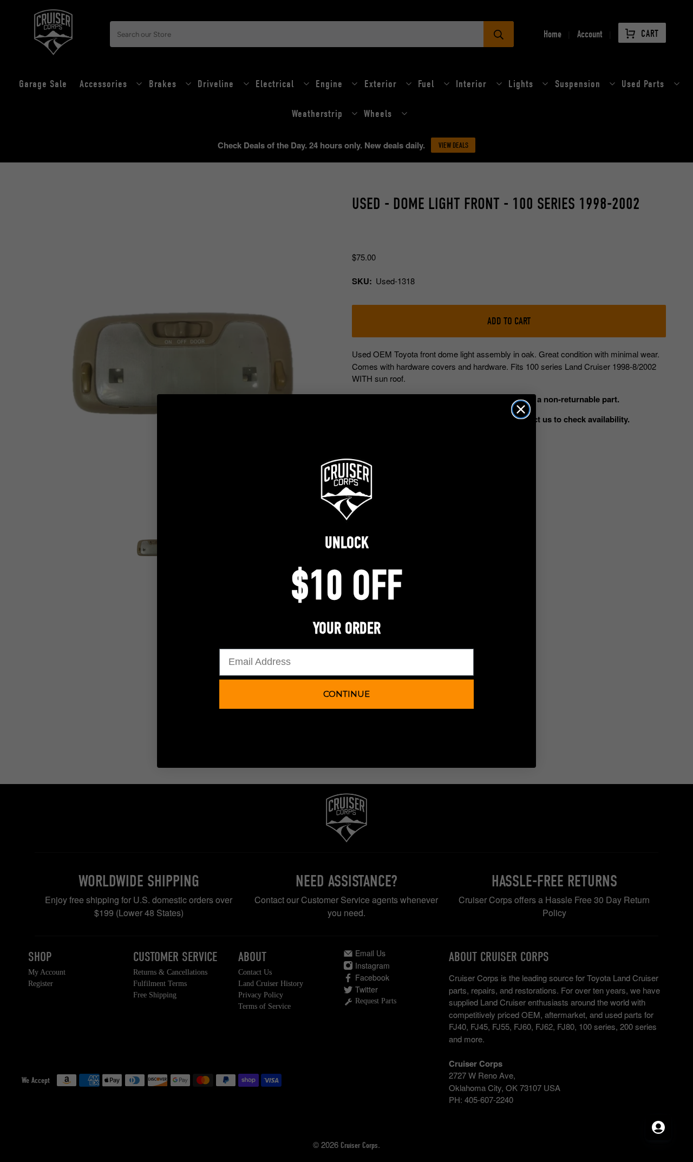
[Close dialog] (520, 409)
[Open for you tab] (658, 1127)
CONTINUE (346, 694)
